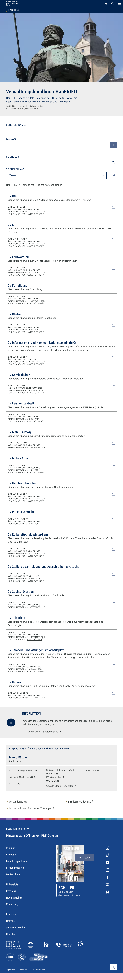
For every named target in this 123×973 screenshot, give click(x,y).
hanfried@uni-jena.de (26, 770)
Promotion (11, 854)
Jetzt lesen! (84, 857)
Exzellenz (11, 891)
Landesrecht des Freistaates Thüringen (31, 808)
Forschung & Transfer (18, 861)
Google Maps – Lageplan (61, 785)
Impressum (10, 970)
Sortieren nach (16, 169)
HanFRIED (14, 9)
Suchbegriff (14, 156)
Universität (12, 884)
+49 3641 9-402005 (25, 777)
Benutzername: (16, 124)
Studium (10, 848)
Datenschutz (24, 970)
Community (12, 904)
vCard (17, 783)
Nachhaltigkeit (14, 897)
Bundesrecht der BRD (81, 801)
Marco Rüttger (34, 214)
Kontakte (11, 914)
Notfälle (10, 920)
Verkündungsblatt (18, 801)
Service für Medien (16, 927)
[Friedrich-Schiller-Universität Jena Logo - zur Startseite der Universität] (12, 3)
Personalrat (28, 184)
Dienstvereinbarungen (50, 184)
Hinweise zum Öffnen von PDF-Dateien (32, 836)
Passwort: (12, 139)
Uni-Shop (11, 934)
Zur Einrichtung (91, 770)
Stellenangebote (15, 867)
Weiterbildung (13, 874)
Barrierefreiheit (39, 970)
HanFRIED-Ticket (17, 829)
